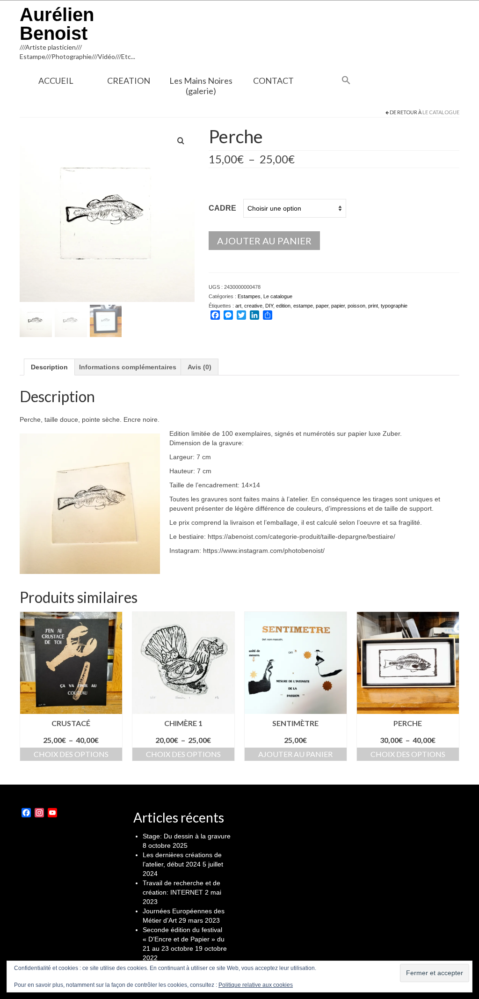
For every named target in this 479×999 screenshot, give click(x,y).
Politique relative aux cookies (255, 985)
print (373, 306)
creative (253, 306)
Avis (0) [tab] (199, 367)
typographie (394, 306)
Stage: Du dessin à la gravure (187, 836)
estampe (303, 306)
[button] (346, 81)
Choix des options (71, 753)
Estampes (249, 296)
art (238, 306)
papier (338, 306)
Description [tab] (49, 367)
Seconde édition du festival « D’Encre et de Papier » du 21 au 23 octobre (184, 939)
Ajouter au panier (264, 240)
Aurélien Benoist (57, 24)
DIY (269, 306)
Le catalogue (440, 112)
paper (322, 306)
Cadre (222, 208)
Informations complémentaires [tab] (127, 367)
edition (283, 306)
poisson (356, 306)
